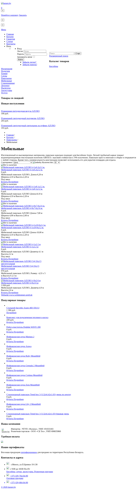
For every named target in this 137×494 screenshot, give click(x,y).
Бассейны (53, 66)
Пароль (20, 54)
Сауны (4, 76)
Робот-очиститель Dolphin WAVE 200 (23, 327)
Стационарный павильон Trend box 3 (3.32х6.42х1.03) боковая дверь (37, 414)
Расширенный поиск (58, 56)
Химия (4, 73)
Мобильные (6, 81)
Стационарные (8, 83)
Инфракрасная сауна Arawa (18, 346)
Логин (20, 51)
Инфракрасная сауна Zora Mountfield (23, 385)
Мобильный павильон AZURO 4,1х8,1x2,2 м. (22, 189)
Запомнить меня (24, 57)
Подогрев (5, 71)
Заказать (23, 15)
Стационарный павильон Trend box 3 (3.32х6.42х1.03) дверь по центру (38, 394)
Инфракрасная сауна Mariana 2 (20, 337)
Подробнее (13, 182)
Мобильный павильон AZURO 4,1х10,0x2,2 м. (22, 227)
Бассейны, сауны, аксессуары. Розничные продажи (29, 471)
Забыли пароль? (29, 64)
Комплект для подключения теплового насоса (27, 317)
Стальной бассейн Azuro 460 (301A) (22, 308)
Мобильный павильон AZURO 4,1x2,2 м (19, 247)
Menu (3, 29)
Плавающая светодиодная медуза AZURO (20, 111)
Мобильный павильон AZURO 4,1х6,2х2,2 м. (22, 170)
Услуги (4, 93)
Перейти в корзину (9, 15)
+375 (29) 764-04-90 (19, 476)
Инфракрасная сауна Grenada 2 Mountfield (25, 365)
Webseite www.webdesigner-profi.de (16, 295)
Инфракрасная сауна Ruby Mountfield (23, 356)
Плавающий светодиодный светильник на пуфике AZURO (28, 125)
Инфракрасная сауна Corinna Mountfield (24, 375)
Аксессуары (6, 90)
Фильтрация (6, 69)
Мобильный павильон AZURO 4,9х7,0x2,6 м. (22, 208)
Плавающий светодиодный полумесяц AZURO (23, 118)
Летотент (5, 85)
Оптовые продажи (17, 480)
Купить (4, 182)
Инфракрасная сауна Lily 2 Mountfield (23, 404)
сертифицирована (29, 452)
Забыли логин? (29, 62)
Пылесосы (6, 88)
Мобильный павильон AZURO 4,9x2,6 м (19, 283)
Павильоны (6, 78)
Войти (20, 60)
